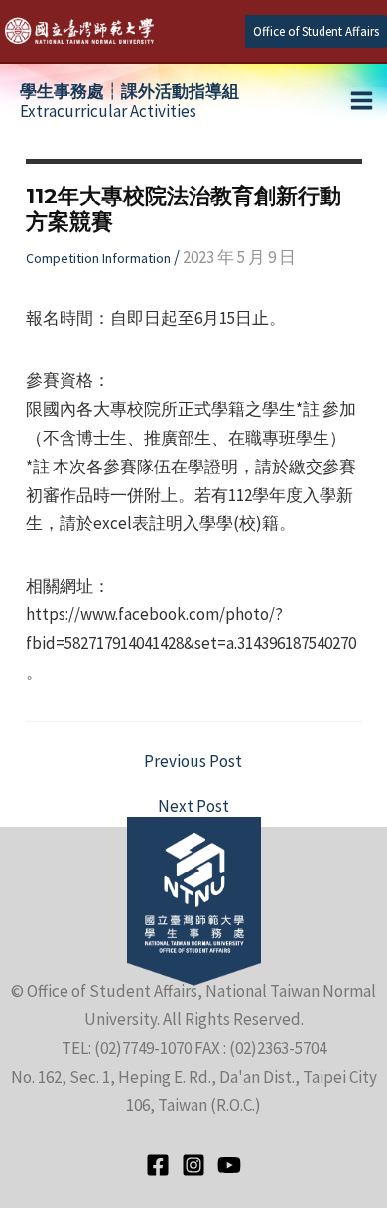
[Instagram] (193, 1165)
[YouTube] (229, 1165)
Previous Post (193, 761)
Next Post (193, 806)
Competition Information (98, 258)
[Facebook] (158, 1165)
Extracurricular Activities (129, 101)
